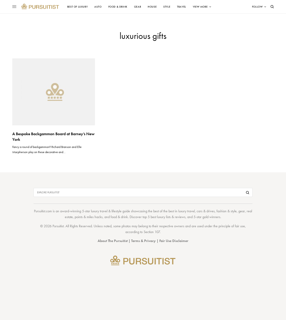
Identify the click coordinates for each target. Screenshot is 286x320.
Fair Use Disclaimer (173, 240)
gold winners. (211, 217)
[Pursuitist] (40, 6)
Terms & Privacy (143, 240)
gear (241, 211)
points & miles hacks (89, 217)
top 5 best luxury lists (157, 217)
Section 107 (152, 231)
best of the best (163, 211)
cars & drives (206, 211)
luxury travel (186, 211)
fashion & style (227, 211)
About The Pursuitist (113, 240)
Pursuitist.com (43, 211)
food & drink (119, 217)
